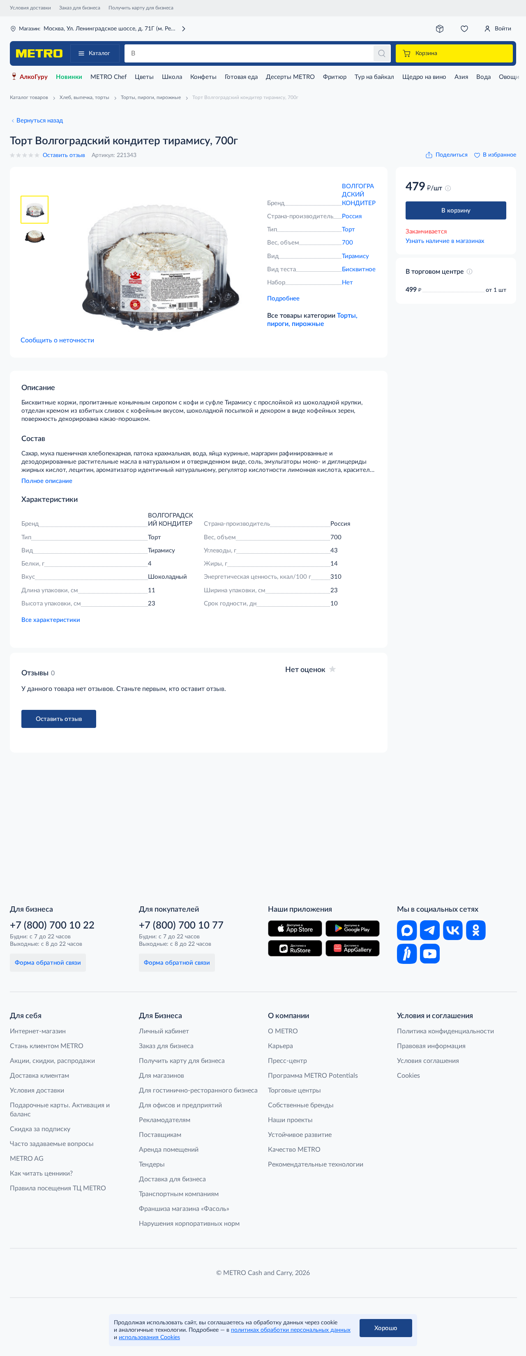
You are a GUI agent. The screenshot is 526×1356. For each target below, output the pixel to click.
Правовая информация (431, 1046)
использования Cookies (149, 1337)
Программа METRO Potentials (313, 1075)
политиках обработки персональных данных (291, 1330)
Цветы (144, 77)
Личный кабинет (164, 1031)
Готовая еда (241, 77)
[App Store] (295, 928)
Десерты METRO (290, 77)
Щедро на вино (424, 77)
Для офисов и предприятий (180, 1105)
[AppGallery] (352, 948)
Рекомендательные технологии (315, 1164)
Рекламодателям (164, 1120)
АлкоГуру (34, 77)
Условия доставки (30, 7)
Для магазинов (161, 1075)
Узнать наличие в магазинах (445, 241)
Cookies (408, 1075)
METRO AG (27, 1158)
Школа (172, 77)
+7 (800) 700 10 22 (52, 926)
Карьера (280, 1046)
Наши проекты (290, 1120)
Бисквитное (359, 269)
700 (347, 243)
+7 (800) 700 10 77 (181, 926)
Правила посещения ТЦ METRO (58, 1188)
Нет (347, 283)
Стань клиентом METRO (46, 1046)
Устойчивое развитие (300, 1135)
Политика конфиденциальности (445, 1031)
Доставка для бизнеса (172, 1179)
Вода (483, 77)
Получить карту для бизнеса (140, 7)
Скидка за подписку (40, 1129)
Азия (461, 77)
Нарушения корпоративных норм (189, 1223)
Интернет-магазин (38, 1031)
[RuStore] (295, 948)
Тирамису (355, 256)
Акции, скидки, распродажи (52, 1061)
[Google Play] (352, 928)
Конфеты (203, 77)
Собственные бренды (301, 1105)
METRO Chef (108, 77)
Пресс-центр (287, 1061)
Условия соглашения (428, 1061)
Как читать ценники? (41, 1173)
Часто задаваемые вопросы (52, 1144)
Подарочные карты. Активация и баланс (60, 1110)
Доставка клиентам (39, 1075)
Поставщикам (160, 1135)
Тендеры (152, 1164)
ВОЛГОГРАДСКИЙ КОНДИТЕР (359, 194)
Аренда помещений (168, 1149)
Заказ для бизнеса (79, 7)
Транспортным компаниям (179, 1194)
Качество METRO (294, 1149)
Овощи (509, 77)
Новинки (69, 77)
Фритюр (334, 77)
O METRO (283, 1031)
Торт (348, 229)
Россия (352, 216)
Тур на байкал (374, 77)
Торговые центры (294, 1090)
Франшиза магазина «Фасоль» (184, 1209)
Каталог (99, 53)
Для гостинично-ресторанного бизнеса (198, 1090)
